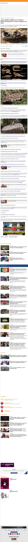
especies (24, 62)
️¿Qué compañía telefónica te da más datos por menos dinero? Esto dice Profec (14, 164)
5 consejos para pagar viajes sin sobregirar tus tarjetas (8, 214)
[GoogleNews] (15, 534)
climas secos (2, 161)
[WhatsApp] (4, 46)
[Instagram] (14, 534)
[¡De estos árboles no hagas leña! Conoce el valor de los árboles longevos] (5, 247)
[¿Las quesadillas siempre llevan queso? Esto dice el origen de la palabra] (5, 253)
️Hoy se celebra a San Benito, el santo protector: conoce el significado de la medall (14, 176)
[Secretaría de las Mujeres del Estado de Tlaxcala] (2, 399)
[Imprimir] (11, 46)
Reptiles (6, 236)
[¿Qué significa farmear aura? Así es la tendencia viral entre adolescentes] (5, 336)
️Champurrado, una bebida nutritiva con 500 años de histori (13, 149)
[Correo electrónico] (7, 46)
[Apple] (17, 534)
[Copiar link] (9, 46)
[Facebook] (1, 46)
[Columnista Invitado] (2, 410)
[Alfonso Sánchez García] (2, 403)
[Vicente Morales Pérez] (2, 407)
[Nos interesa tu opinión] (14, 527)
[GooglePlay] (19, 534)
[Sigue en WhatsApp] (25, 46)
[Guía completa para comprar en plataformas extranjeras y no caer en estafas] (5, 259)
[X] (3, 46)
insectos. (21, 182)
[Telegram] (6, 46)
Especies (2, 236)
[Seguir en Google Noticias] (26, 46)
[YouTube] (12, 534)
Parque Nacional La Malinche (13, 236)
